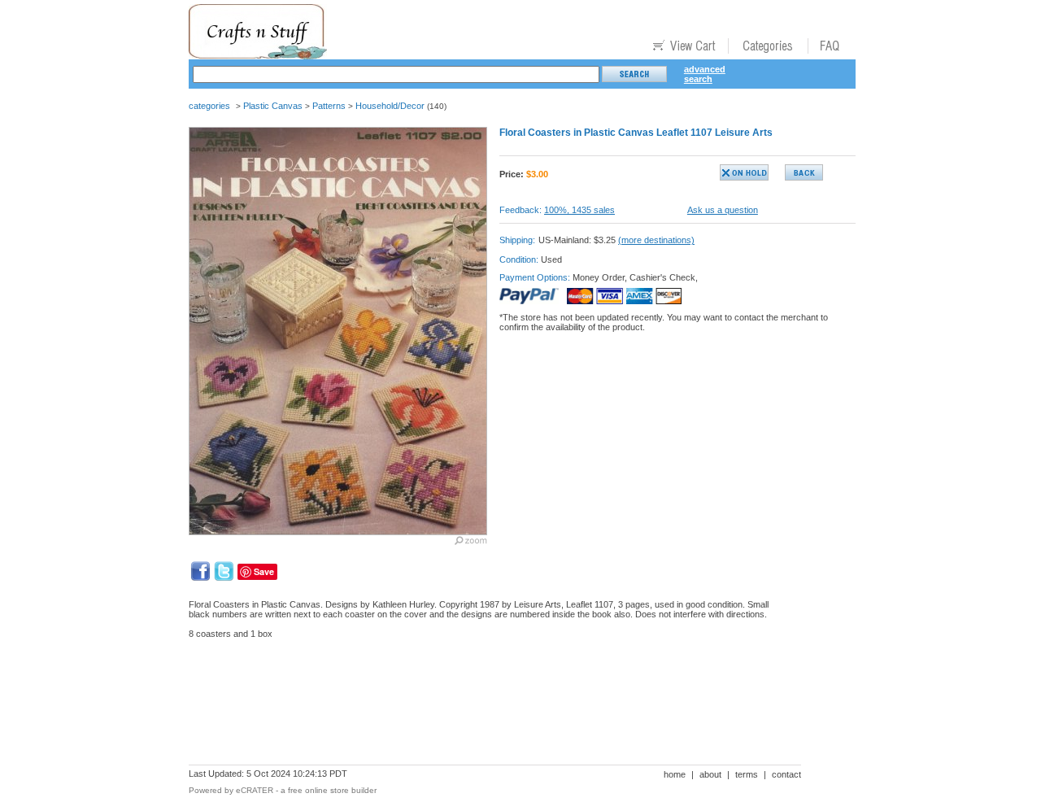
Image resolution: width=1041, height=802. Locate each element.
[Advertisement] (485, 707)
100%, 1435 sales (579, 210)
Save (264, 571)
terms (746, 774)
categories (209, 106)
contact (786, 774)
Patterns (329, 106)
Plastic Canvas (273, 106)
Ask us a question (722, 210)
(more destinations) (656, 240)
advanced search (704, 74)
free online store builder (332, 790)
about (710, 774)
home (675, 774)
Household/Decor (390, 106)
